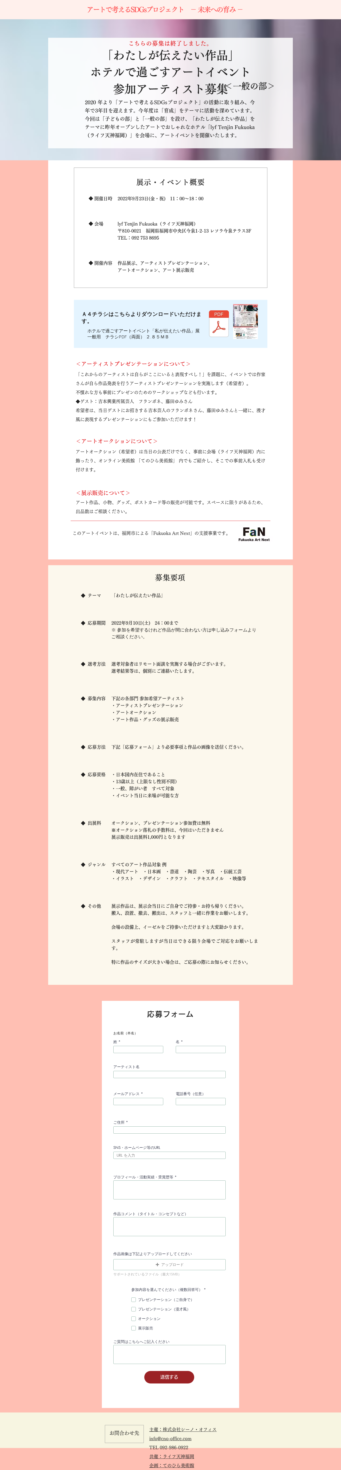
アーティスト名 (126, 1067)
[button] (169, 1264)
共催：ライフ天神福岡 (171, 1456)
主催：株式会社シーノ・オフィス (183, 1429)
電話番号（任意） (191, 1094)
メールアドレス (126, 1094)
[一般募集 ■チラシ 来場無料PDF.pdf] (219, 324)
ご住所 (119, 1122)
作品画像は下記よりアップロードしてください (152, 1254)
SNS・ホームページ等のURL (136, 1147)
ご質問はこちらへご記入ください (141, 1341)
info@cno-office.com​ (170, 1438)
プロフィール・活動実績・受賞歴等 (143, 1177)
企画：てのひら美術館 (171, 1465)
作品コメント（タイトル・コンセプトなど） (150, 1214)
